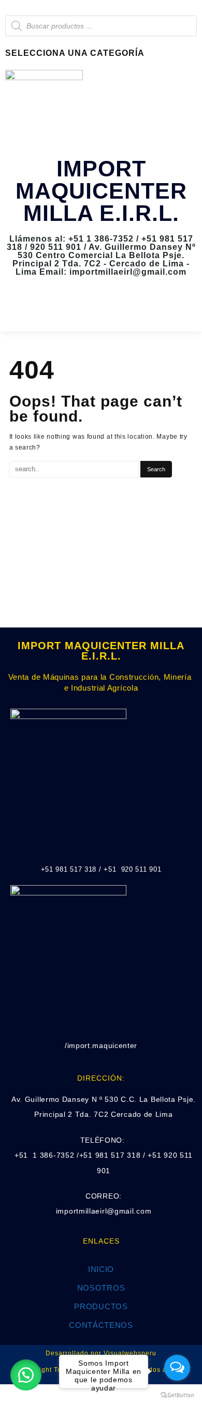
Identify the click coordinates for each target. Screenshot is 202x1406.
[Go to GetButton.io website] (177, 1395)
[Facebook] (86, 310)
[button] (25, 1374)
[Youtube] (116, 310)
